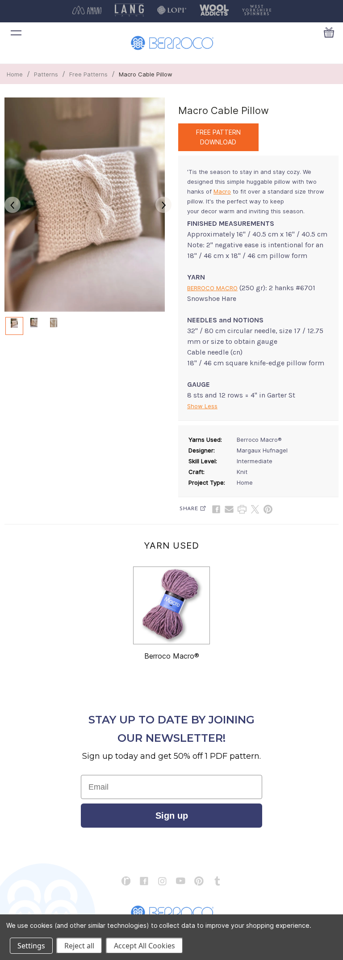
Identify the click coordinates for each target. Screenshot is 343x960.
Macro (222, 191)
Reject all (79, 946)
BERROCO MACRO (212, 288)
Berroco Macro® (171, 655)
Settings (31, 946)
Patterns (46, 74)
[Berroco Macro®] (171, 605)
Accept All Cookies (144, 946)
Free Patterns (88, 74)
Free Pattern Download (218, 137)
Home (15, 74)
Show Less (202, 406)
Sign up (171, 815)
